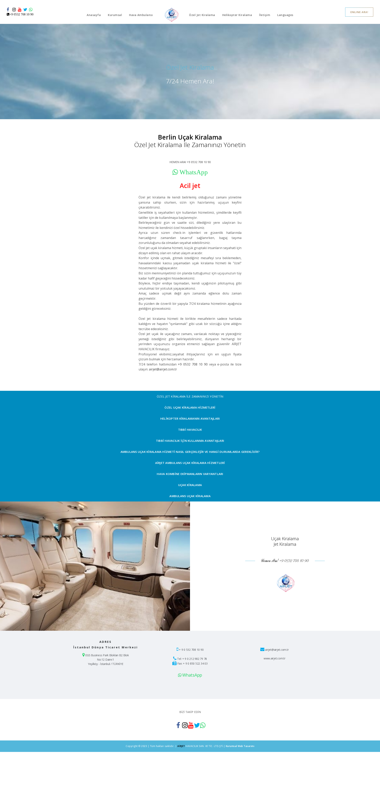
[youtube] (190, 725)
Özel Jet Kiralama (202, 15)
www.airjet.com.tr (274, 658)
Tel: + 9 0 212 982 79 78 (192, 659)
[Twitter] (25, 10)
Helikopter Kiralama (237, 15)
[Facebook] (9, 10)
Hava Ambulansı (141, 15)
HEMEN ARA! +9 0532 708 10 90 (190, 162)
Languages (285, 15)
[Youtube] (20, 10)
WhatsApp (191, 675)
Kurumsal (115, 15)
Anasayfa (94, 15)
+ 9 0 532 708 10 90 (191, 650)
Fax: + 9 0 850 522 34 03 (192, 663)
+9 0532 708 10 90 (192, 364)
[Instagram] (14, 10)
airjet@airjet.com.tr (163, 369)
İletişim (264, 15)
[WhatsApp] (31, 10)
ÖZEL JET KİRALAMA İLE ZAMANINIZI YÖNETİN (190, 396)
